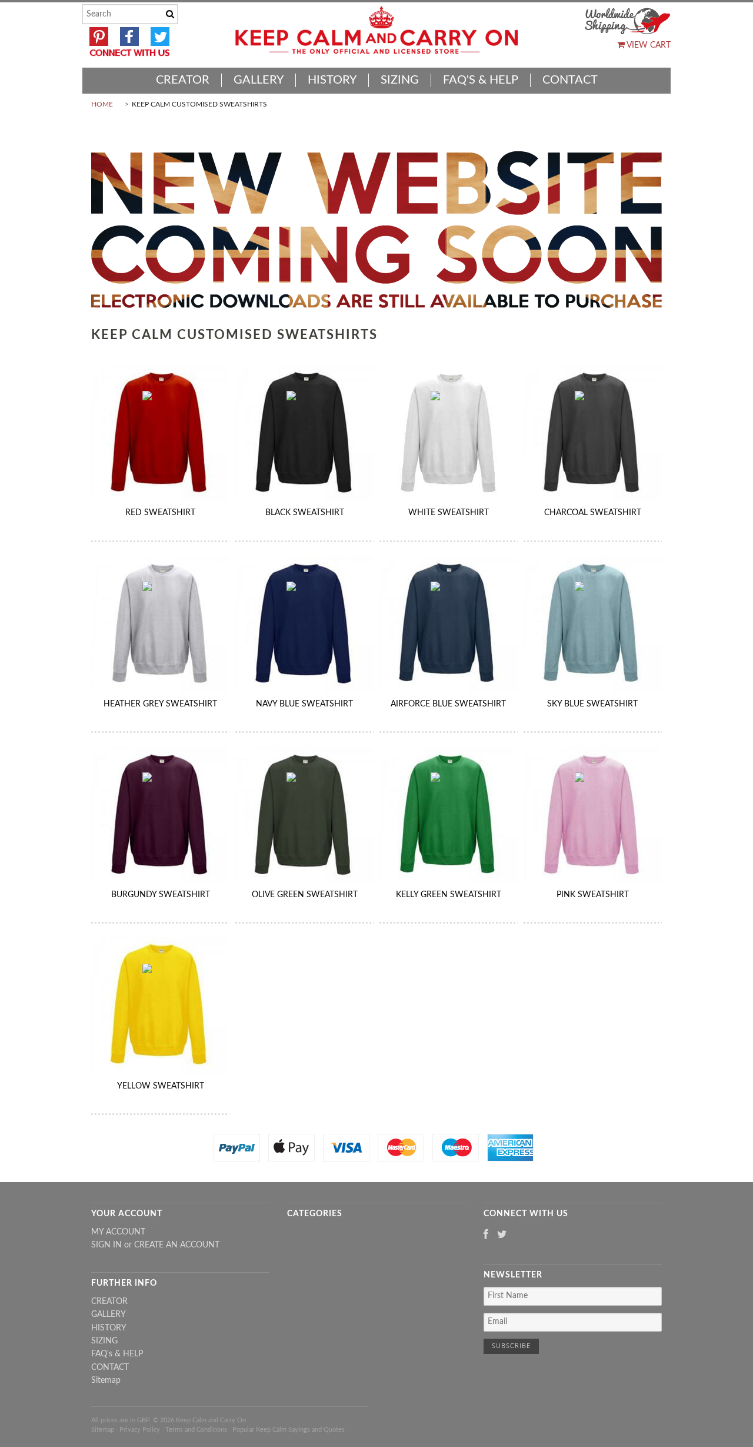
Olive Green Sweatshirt (305, 895)
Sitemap (106, 1380)
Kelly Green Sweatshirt (448, 895)
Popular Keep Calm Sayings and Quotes (288, 1429)
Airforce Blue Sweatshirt (448, 704)
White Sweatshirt (448, 513)
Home (102, 104)
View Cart (648, 45)
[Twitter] (502, 1235)
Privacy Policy (139, 1429)
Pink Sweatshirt (593, 895)
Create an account (176, 1245)
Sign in (106, 1245)
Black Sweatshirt (304, 513)
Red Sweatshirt (160, 513)
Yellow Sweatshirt (160, 1086)
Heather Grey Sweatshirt (160, 704)
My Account (118, 1232)
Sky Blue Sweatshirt (592, 704)
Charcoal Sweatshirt (592, 513)
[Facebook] (486, 1235)
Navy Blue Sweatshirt (304, 704)
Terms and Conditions (196, 1429)
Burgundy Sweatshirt (160, 895)
